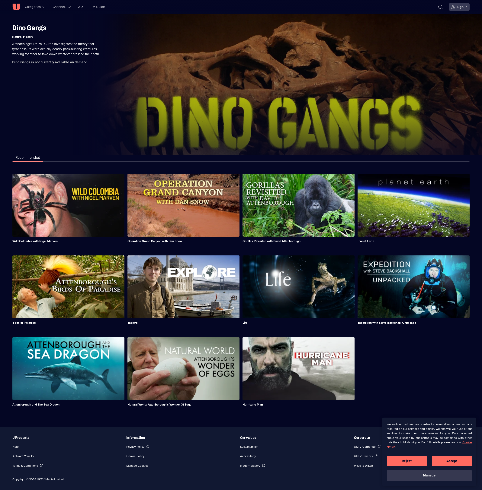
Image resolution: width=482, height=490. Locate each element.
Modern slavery (250, 465)
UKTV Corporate (365, 446)
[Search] (441, 7)
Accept (451, 460)
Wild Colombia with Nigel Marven (35, 241)
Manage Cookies (137, 465)
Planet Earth (366, 241)
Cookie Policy (135, 456)
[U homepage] (16, 7)
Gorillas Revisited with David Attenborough (271, 241)
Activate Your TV (23, 456)
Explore (132, 323)
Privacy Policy (135, 446)
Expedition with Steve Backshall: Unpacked (387, 323)
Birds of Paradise (24, 323)
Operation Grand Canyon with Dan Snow (154, 241)
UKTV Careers (363, 456)
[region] (429, 451)
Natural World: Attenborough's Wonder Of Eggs (159, 404)
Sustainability (249, 446)
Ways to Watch (363, 465)
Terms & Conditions (25, 465)
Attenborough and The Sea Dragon (35, 404)
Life (245, 323)
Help (15, 446)
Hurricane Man (253, 404)
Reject (407, 460)
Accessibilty (248, 456)
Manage (429, 475)
